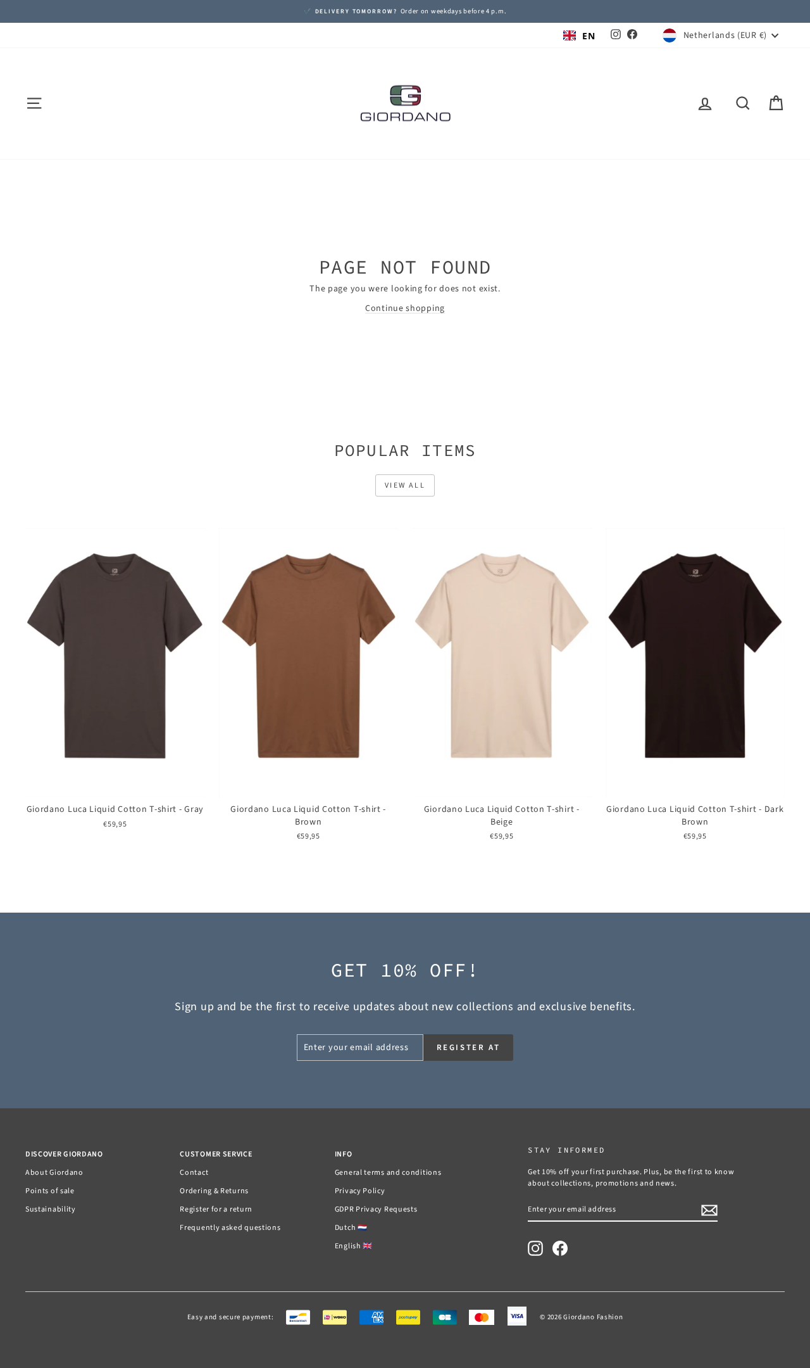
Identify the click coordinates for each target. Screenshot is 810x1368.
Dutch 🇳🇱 (351, 1227)
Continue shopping (405, 308)
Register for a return (216, 1209)
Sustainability (50, 1209)
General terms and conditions (388, 1172)
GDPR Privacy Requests (376, 1209)
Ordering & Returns (214, 1191)
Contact (194, 1172)
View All (405, 485)
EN (588, 36)
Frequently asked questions (230, 1227)
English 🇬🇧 (354, 1246)
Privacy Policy (360, 1191)
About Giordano (54, 1172)
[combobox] (579, 35)
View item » (115, 784)
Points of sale (50, 1191)
